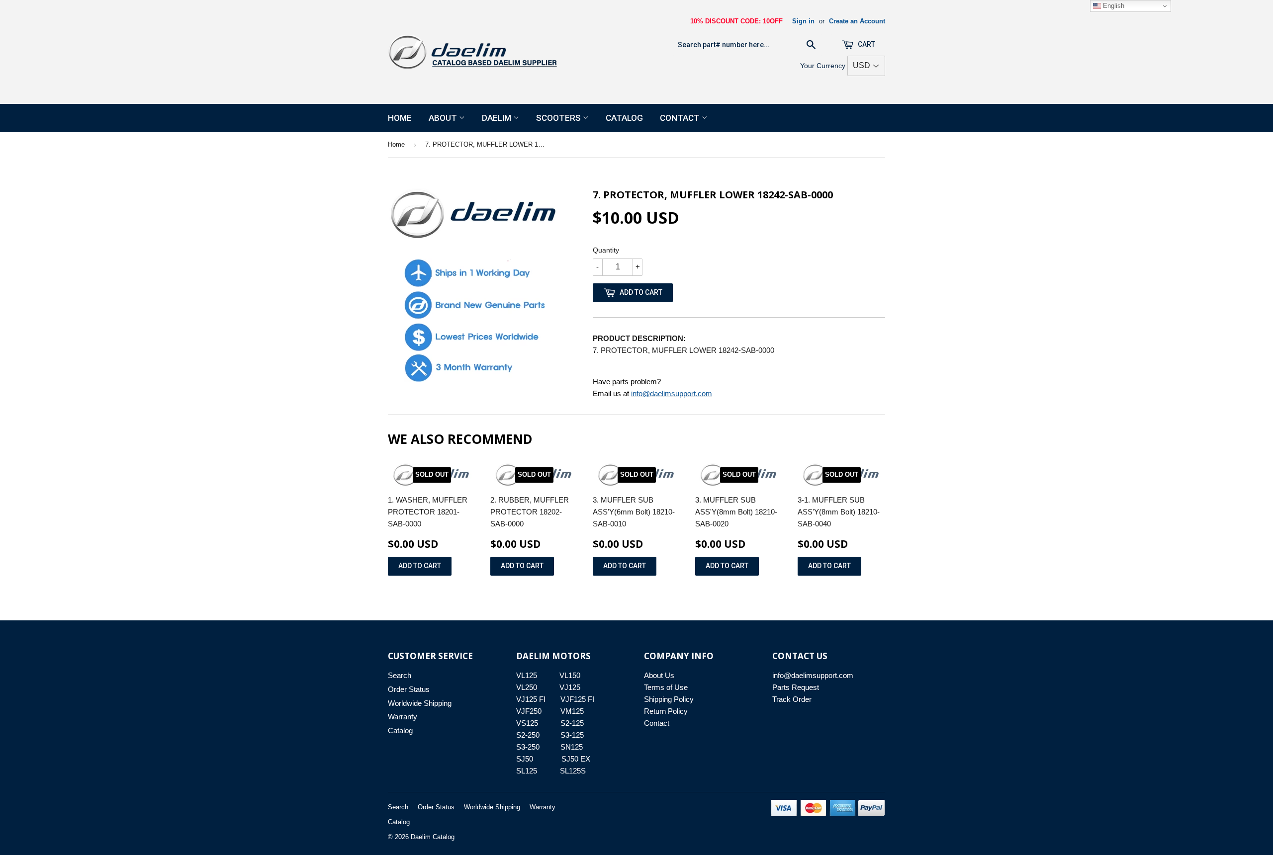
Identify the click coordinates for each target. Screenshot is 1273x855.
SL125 (526, 771)
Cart (865, 44)
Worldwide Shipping (420, 703)
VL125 (526, 675)
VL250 (526, 687)
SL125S (573, 771)
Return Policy (666, 711)
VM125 (572, 711)
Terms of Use (666, 687)
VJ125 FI (531, 699)
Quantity (606, 250)
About (444, 118)
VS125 (527, 723)
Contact (681, 118)
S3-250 (528, 747)
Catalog (624, 118)
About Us (659, 675)
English (1112, 5)
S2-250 (528, 735)
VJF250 (529, 711)
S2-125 (572, 723)
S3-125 (572, 735)
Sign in (803, 21)
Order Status (409, 689)
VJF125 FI (577, 699)
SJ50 (524, 759)
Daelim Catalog (433, 837)
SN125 (571, 747)
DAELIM (497, 118)
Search (399, 675)
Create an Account (857, 21)
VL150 (569, 675)
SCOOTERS (559, 118)
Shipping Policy (669, 699)
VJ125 (569, 687)
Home (400, 118)
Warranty (402, 716)
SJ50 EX (575, 759)
